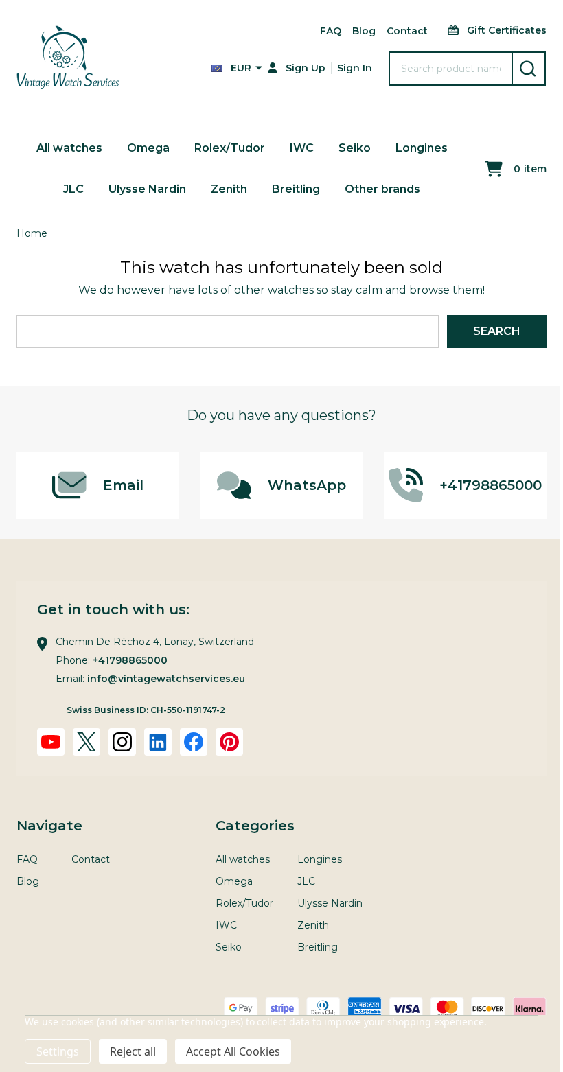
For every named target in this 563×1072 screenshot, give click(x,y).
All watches (69, 147)
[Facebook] (193, 742)
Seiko (354, 147)
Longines (421, 147)
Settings (57, 1051)
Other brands (382, 189)
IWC (302, 147)
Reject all (133, 1051)
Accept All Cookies (233, 1051)
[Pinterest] (229, 742)
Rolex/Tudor (229, 147)
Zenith (229, 189)
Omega (148, 147)
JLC (73, 189)
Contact (407, 31)
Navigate (49, 825)
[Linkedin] (158, 742)
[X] (86, 742)
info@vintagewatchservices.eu (166, 679)
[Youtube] (51, 742)
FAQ (330, 31)
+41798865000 (130, 660)
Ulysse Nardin (147, 189)
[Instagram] (122, 742)
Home (31, 233)
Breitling (296, 189)
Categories (255, 825)
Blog (364, 31)
